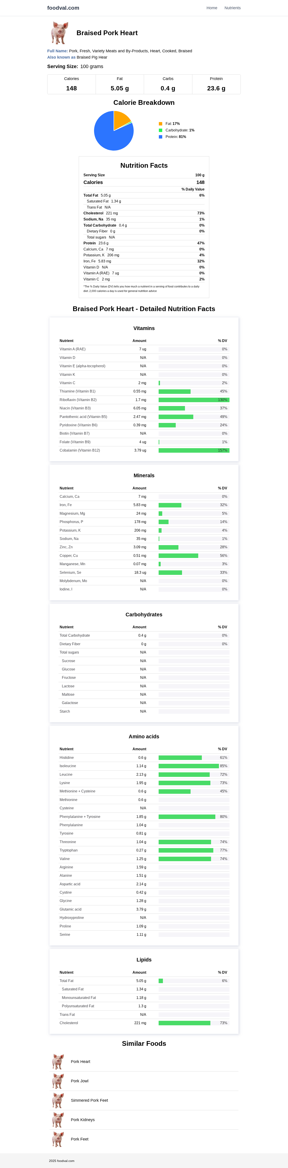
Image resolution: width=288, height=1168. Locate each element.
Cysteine (67, 808)
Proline (65, 926)
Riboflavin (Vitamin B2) (78, 400)
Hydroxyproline (72, 918)
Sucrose (68, 661)
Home (212, 8)
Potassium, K (70, 530)
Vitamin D (67, 358)
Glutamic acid (70, 909)
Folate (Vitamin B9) (75, 442)
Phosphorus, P (71, 522)
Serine (65, 934)
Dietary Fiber (70, 644)
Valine (65, 859)
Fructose (69, 677)
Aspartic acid (70, 884)
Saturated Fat (72, 989)
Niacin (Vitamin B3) (75, 408)
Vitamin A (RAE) (73, 349)
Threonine (68, 842)
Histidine (67, 758)
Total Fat (66, 981)
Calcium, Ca (69, 496)
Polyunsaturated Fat (78, 1006)
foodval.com (63, 8)
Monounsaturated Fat (79, 998)
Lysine (65, 783)
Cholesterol (69, 1023)
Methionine (68, 800)
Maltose (68, 694)
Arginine (66, 867)
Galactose (70, 703)
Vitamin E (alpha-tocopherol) (82, 366)
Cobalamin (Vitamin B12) (80, 450)
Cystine (66, 892)
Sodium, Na (69, 539)
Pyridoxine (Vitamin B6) (78, 425)
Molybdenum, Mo (73, 581)
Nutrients (233, 8)
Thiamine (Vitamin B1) (77, 391)
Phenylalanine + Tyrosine (80, 817)
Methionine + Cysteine (77, 791)
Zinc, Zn (66, 547)
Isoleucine (68, 766)
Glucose (68, 669)
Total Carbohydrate (75, 635)
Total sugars (69, 652)
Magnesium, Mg (72, 513)
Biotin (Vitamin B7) (75, 433)
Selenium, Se (70, 572)
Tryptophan (69, 850)
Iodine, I (66, 589)
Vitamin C (67, 383)
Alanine (66, 875)
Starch (65, 711)
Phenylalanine (71, 825)
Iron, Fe (66, 505)
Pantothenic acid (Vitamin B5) (83, 417)
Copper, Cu (69, 556)
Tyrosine (66, 833)
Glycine (66, 901)
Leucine (66, 774)
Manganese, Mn (72, 564)
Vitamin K (67, 374)
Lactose (68, 686)
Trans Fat (67, 1015)
